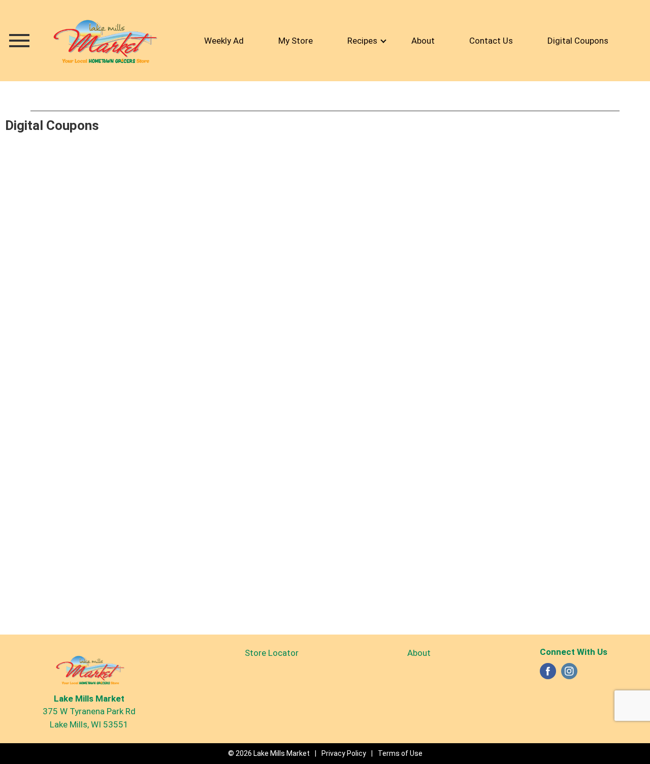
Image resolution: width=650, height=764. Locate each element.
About (419, 653)
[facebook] (548, 674)
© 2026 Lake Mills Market (269, 753)
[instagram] (569, 674)
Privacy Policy (343, 753)
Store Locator (272, 653)
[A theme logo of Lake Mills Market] (104, 41)
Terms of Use (400, 753)
